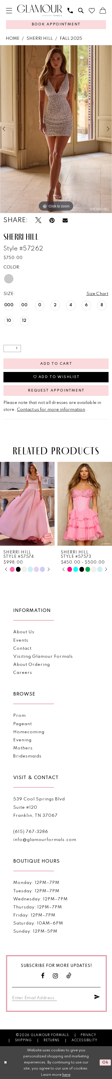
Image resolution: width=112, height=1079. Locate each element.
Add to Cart (56, 364)
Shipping (23, 1040)
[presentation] (27, 504)
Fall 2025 (71, 38)
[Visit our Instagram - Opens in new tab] (56, 976)
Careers (22, 672)
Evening (22, 740)
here (66, 1075)
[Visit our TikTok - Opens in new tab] (69, 976)
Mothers (23, 748)
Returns (51, 1040)
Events (20, 640)
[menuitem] (9, 11)
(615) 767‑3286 (30, 831)
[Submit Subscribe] (97, 997)
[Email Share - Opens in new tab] (65, 220)
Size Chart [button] (97, 294)
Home (13, 38)
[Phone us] (70, 11)
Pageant (22, 724)
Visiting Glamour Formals (43, 656)
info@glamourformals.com (44, 840)
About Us (23, 632)
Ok (105, 1062)
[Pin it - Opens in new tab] (52, 220)
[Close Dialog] (5, 1062)
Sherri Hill (39, 38)
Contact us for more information (51, 409)
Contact (22, 648)
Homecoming (29, 732)
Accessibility (84, 1040)
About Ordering (31, 664)
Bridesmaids (27, 756)
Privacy (88, 1035)
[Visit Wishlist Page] (91, 11)
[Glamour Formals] (39, 10)
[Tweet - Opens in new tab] (38, 220)
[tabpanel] (56, 129)
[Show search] (81, 11)
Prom (19, 715)
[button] (9, 11)
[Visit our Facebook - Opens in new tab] (43, 976)
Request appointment (56, 390)
